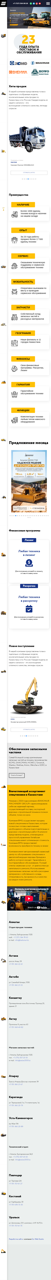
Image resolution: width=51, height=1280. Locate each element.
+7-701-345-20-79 (16, 1105)
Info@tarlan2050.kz (22, 1060)
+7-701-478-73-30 (16, 1205)
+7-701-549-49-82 (16, 1027)
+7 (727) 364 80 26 (20, 3)
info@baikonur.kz (22, 940)
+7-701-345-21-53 (16, 985)
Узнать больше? (17, 775)
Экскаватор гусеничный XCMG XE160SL (24, 722)
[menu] (48, 3)
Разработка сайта (16, 1239)
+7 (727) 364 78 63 (21, 937)
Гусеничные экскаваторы (18, 717)
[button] (22, 179)
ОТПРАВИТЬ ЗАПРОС (29, 173)
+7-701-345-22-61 (16, 964)
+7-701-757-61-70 (15, 1226)
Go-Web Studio (38, 1239)
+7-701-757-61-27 (15, 1184)
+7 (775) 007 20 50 (20, 1057)
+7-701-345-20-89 (16, 1126)
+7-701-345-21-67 (16, 1084)
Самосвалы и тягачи (17, 160)
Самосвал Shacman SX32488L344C (22, 165)
